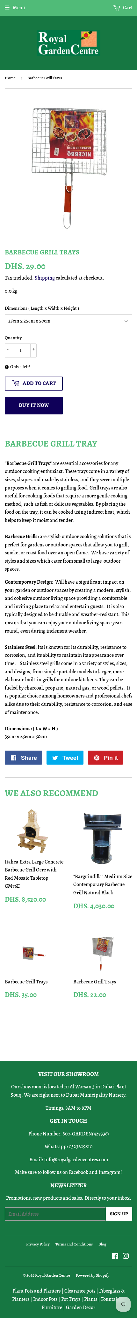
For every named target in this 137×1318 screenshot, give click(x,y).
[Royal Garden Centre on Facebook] (115, 1256)
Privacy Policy (38, 1244)
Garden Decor (80, 1307)
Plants (90, 1299)
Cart (127, 7)
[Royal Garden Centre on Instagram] (126, 1256)
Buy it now (34, 405)
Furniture (52, 1307)
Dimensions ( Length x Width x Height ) (42, 308)
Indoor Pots (45, 1299)
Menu (19, 7)
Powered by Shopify (92, 1275)
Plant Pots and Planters (36, 1290)
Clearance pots (79, 1290)
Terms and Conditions (74, 1244)
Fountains (111, 1299)
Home (10, 77)
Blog (102, 1244)
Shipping (45, 277)
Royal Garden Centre (52, 1275)
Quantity (13, 338)
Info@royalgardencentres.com (76, 1159)
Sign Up (119, 1214)
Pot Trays (70, 1299)
